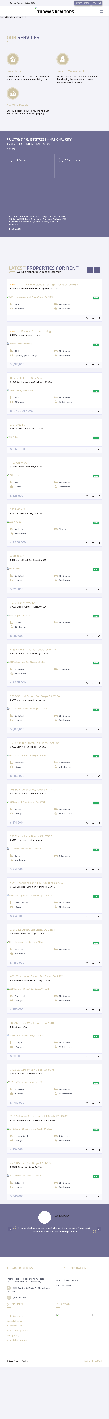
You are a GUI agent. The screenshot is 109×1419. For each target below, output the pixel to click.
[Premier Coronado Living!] (54, 343)
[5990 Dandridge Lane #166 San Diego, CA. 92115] (54, 895)
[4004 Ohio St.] (54, 568)
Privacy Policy (13, 1335)
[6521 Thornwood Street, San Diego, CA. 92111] (54, 988)
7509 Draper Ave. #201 (23, 602)
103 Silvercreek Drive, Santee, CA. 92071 (34, 789)
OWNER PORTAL (82, 3)
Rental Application (15, 1316)
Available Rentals (14, 1321)
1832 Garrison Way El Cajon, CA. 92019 (32, 1022)
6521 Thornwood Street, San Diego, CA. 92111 (36, 976)
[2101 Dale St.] (54, 437)
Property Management (70, 70)
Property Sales (15, 70)
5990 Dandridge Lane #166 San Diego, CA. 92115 (38, 882)
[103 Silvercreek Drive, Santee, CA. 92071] (54, 802)
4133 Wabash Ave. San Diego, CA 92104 (33, 649)
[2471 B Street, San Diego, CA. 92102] (54, 1175)
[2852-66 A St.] (54, 521)
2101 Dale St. (17, 424)
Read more (14, 229)
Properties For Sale (15, 1325)
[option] (54, 1220)
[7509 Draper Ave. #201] (54, 615)
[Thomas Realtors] (54, 11)
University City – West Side (26, 377)
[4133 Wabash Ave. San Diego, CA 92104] (54, 662)
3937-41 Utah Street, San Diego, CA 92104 (35, 742)
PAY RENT (97, 3)
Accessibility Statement (18, 1340)
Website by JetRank (93, 1361)
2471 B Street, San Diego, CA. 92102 (31, 1163)
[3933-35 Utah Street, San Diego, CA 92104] (54, 708)
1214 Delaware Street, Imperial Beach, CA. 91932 (39, 1116)
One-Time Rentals (17, 105)
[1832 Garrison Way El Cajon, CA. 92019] (54, 1035)
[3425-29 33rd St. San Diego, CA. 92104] (54, 1082)
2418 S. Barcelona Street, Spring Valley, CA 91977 (50, 284)
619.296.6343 (29, 3)
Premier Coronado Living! (36, 331)
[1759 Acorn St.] (54, 475)
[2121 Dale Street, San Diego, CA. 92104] (54, 942)
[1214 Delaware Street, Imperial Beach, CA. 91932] (54, 1128)
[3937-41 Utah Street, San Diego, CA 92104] (54, 755)
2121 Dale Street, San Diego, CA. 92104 (32, 929)
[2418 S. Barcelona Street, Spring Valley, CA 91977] (54, 297)
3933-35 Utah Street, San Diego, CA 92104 (35, 696)
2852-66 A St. (18, 509)
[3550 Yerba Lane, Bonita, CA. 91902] (54, 848)
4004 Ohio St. (18, 556)
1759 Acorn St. (18, 462)
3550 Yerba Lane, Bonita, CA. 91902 (31, 836)
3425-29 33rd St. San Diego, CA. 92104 (32, 1069)
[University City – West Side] (54, 390)
